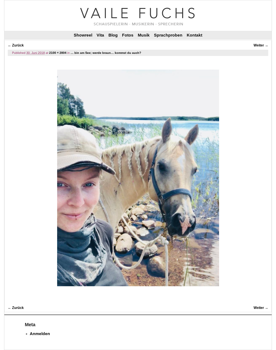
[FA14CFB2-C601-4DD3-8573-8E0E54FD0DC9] (137, 178)
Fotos (127, 35)
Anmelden (40, 333)
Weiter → (261, 45)
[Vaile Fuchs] (138, 15)
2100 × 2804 (57, 52)
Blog (113, 35)
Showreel (83, 35)
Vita (100, 35)
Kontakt (194, 35)
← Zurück (16, 45)
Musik (144, 35)
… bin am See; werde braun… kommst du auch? (106, 52)
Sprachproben (168, 35)
